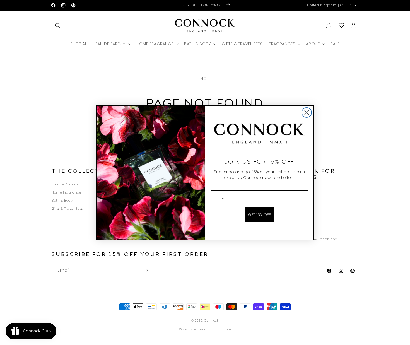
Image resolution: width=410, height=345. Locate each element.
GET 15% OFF (259, 215)
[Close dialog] (307, 112)
